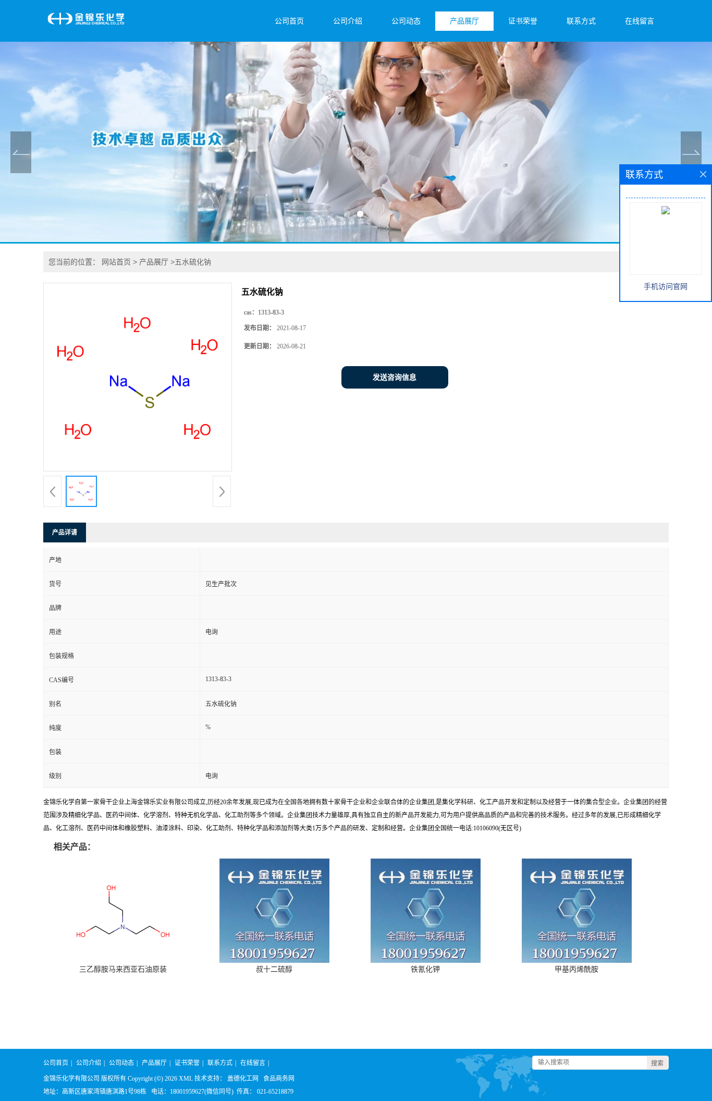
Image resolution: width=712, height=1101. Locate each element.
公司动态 (406, 21)
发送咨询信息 (394, 377)
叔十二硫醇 (274, 969)
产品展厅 (464, 21)
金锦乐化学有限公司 (71, 1078)
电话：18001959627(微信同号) (192, 1091)
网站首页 (116, 262)
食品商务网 (278, 1078)
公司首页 (289, 21)
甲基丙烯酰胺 (576, 969)
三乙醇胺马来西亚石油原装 (123, 969)
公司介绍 (347, 21)
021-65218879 (275, 1091)
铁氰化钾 (425, 969)
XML (186, 1078)
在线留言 (639, 21)
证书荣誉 (522, 21)
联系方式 (581, 21)
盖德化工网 (243, 1078)
